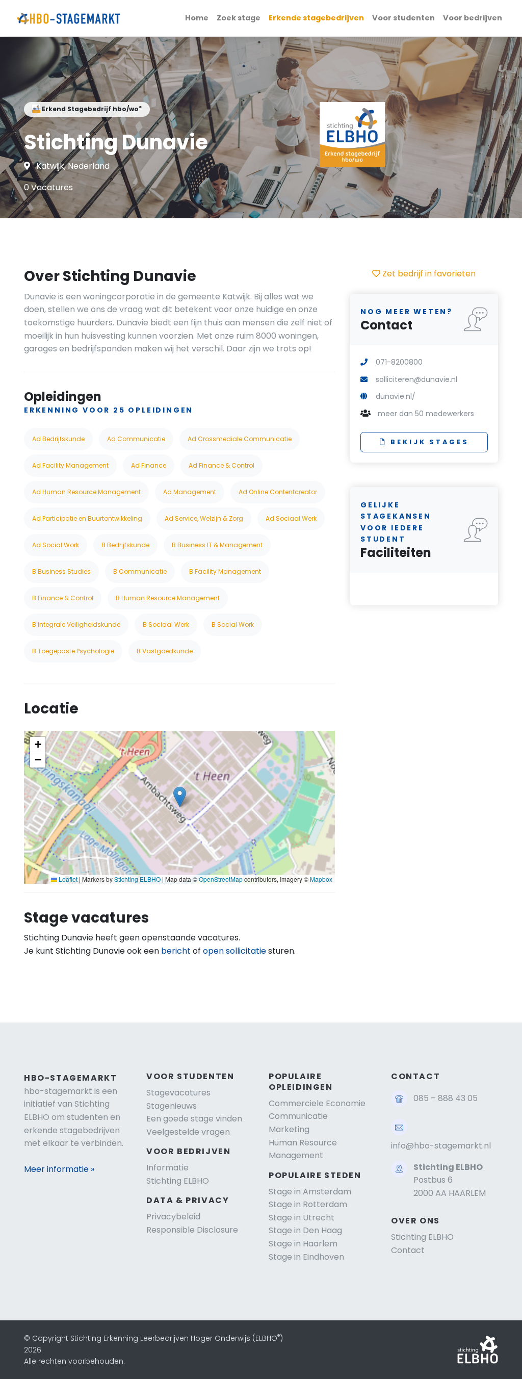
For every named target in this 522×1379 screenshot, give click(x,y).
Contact (408, 1250)
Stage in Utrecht (301, 1217)
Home (196, 18)
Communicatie (298, 1116)
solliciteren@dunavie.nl (416, 379)
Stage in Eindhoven (306, 1257)
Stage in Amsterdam (310, 1191)
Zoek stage (238, 18)
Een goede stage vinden (194, 1119)
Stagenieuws (171, 1106)
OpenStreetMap (221, 879)
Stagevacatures (178, 1093)
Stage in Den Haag (305, 1230)
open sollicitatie (234, 951)
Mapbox (321, 879)
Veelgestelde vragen (188, 1132)
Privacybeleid (173, 1216)
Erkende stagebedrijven (316, 18)
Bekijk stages (429, 442)
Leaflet (67, 879)
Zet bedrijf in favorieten (428, 273)
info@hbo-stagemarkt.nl (441, 1146)
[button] (179, 796)
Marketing (289, 1129)
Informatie (167, 1167)
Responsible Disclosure (192, 1230)
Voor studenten (403, 18)
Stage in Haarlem (303, 1243)
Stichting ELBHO (137, 879)
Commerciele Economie (317, 1103)
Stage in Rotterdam (308, 1204)
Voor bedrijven (472, 18)
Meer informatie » (59, 1169)
